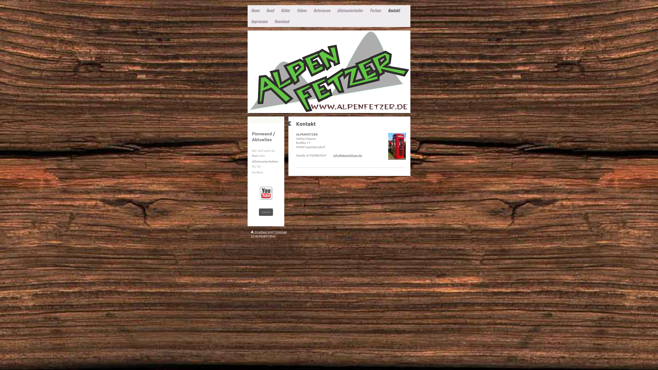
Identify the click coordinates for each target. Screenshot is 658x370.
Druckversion (264, 232)
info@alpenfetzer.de (347, 155)
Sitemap (281, 232)
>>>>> (266, 212)
